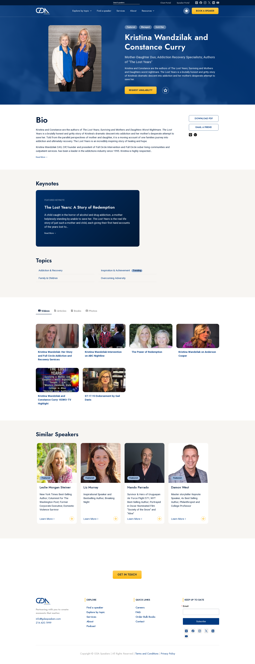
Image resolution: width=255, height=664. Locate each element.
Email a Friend (204, 127)
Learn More (46, 518)
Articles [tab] (60, 310)
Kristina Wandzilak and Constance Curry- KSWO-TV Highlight (54, 399)
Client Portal (165, 2)
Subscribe (201, 621)
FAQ (138, 612)
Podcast (91, 626)
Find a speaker (104, 10)
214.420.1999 (43, 622)
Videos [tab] (44, 310)
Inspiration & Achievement (115, 270)
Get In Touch (127, 575)
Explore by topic (96, 612)
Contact (140, 621)
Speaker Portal (183, 2)
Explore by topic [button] (80, 10)
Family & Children (48, 278)
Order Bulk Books (145, 617)
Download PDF (204, 118)
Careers (140, 607)
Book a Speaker (205, 10)
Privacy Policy (168, 653)
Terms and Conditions (146, 653)
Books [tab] (76, 310)
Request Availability (140, 90)
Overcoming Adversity (113, 278)
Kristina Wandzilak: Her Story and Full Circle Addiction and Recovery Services (55, 355)
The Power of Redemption (147, 351)
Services (120, 10)
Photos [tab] (91, 310)
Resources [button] (147, 10)
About (133, 10)
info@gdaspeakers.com (48, 619)
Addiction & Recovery (50, 270)
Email (185, 606)
